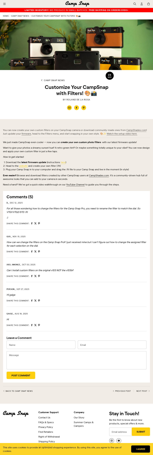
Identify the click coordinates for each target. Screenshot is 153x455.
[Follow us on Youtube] (118, 440)
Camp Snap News (20, 16)
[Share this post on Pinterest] (83, 107)
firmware (26, 133)
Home (6, 16)
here (63, 162)
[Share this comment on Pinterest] (39, 223)
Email (83, 345)
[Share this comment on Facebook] (32, 223)
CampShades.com (136, 130)
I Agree (140, 449)
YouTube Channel (75, 184)
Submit (141, 431)
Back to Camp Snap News (19, 391)
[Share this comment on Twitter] (35, 223)
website (23, 165)
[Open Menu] (4, 4)
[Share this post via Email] (69, 107)
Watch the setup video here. (122, 133)
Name (12, 345)
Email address (119, 431)
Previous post (123, 391)
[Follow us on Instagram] (111, 440)
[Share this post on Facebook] (76, 107)
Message (14, 355)
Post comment (21, 375)
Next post (141, 391)
